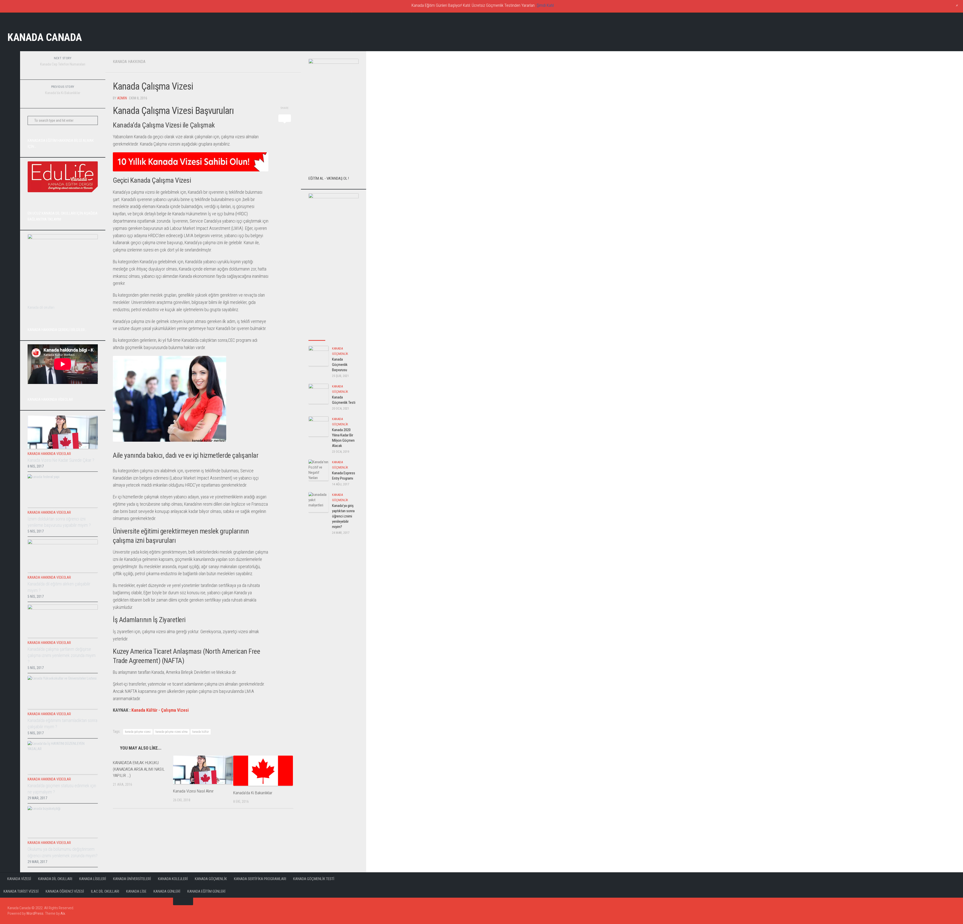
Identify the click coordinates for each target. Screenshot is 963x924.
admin (122, 98)
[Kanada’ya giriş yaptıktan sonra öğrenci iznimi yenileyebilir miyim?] (318, 502)
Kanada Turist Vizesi (21, 891)
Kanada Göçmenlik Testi (313, 879)
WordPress (34, 913)
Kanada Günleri (166, 891)
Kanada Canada (45, 37)
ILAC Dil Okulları (105, 891)
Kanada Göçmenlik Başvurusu (340, 364)
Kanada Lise (136, 891)
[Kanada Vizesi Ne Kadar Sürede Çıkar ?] (63, 432)
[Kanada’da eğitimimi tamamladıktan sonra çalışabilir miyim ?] (63, 692)
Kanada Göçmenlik (211, 879)
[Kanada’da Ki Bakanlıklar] (263, 770)
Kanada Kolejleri (173, 879)
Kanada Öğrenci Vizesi (65, 891)
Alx (62, 913)
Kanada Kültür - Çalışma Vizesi (160, 710)
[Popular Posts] (333, 335)
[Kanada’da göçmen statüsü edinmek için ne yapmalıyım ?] (63, 757)
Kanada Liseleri (92, 879)
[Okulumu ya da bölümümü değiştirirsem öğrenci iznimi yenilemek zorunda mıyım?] (63, 822)
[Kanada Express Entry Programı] (318, 470)
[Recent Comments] (350, 335)
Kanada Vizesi (19, 879)
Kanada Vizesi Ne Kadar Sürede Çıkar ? (61, 460)
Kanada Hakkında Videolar (49, 454)
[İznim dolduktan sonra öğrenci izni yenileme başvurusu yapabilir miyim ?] (63, 490)
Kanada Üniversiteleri (132, 879)
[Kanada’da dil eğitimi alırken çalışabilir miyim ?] (63, 555)
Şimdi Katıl (545, 5)
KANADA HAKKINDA (129, 61)
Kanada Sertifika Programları (260, 879)
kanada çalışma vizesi (138, 732)
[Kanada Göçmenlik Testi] (318, 394)
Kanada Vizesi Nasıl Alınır (193, 791)
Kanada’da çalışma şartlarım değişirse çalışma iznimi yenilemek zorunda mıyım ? (62, 655)
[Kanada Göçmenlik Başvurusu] (318, 356)
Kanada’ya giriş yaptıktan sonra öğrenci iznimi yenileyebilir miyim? (343, 516)
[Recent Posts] (316, 335)
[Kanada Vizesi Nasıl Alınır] (203, 770)
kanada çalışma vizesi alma (171, 732)
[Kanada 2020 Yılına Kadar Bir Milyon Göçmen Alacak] (318, 426)
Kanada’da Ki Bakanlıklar (252, 792)
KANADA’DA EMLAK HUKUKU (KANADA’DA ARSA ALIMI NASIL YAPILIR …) (139, 769)
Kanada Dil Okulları (55, 879)
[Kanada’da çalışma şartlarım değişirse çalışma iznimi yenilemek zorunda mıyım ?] (63, 621)
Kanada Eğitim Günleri (206, 891)
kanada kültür (200, 732)
